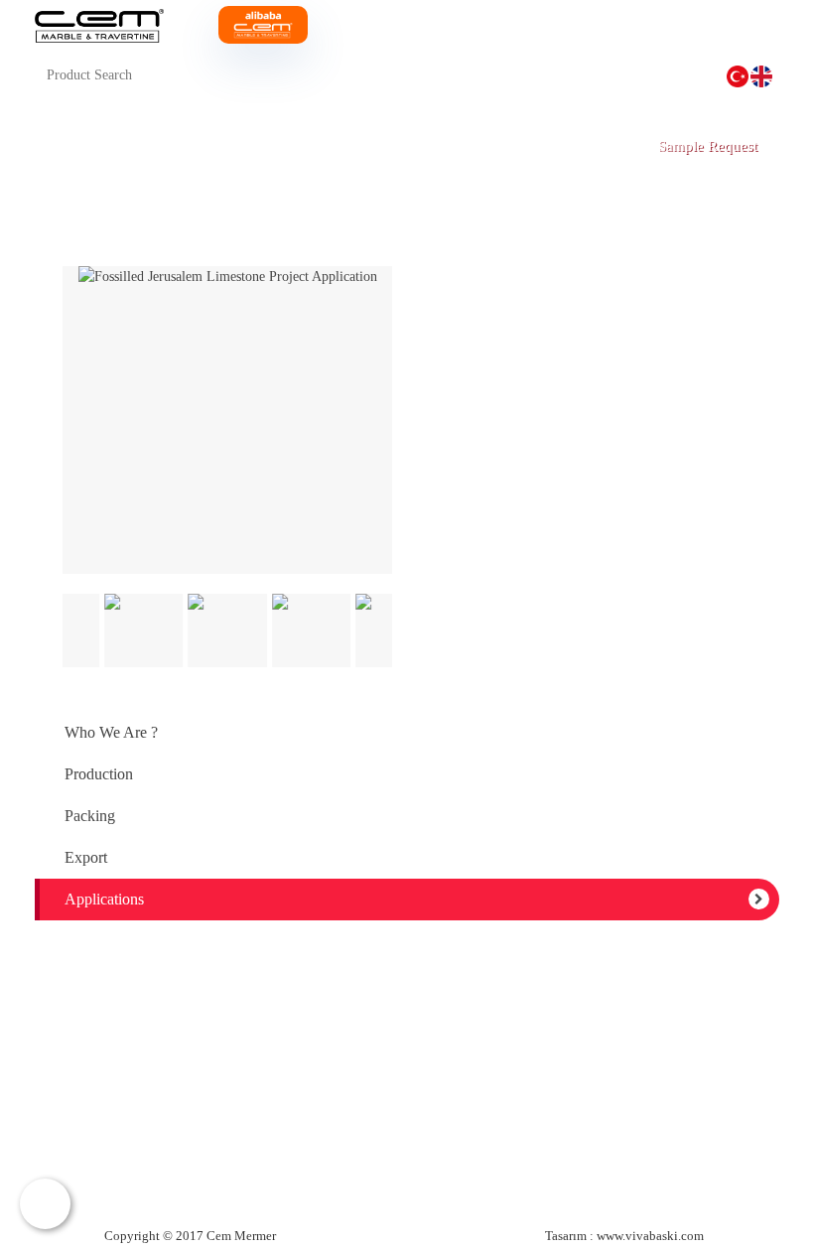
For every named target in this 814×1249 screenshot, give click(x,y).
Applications (104, 899)
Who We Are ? (111, 732)
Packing (90, 815)
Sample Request (707, 146)
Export (86, 857)
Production (99, 773)
